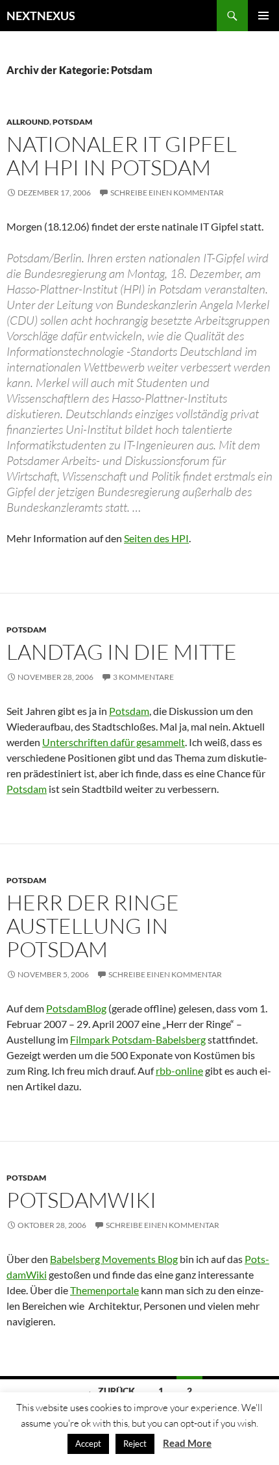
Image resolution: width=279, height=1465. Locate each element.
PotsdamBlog (76, 1008)
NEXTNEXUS (40, 15)
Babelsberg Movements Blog (114, 1259)
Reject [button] (135, 1443)
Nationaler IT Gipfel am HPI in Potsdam (121, 156)
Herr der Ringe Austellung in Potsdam (92, 925)
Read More (187, 1443)
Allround (27, 122)
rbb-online (179, 1070)
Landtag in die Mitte (121, 651)
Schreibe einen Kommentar (167, 192)
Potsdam (72, 122)
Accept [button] (88, 1443)
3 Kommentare (143, 677)
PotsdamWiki (81, 1199)
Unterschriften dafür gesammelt (113, 742)
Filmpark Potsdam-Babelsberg (138, 1039)
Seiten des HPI (156, 538)
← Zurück (111, 1390)
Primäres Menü (263, 15)
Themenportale (104, 1290)
